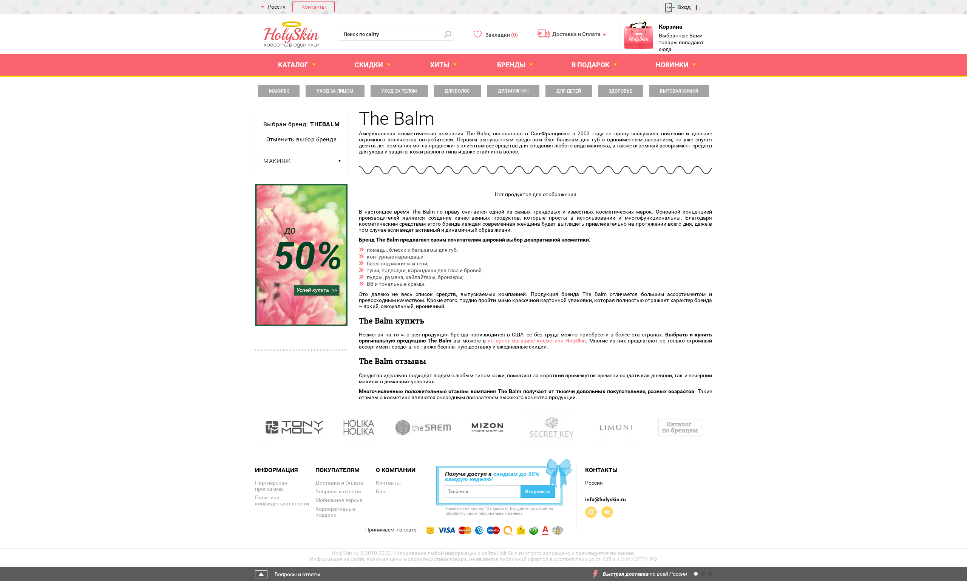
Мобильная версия (339, 500)
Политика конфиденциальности (282, 500)
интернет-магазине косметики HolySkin (537, 341)
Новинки (672, 65)
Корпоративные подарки (335, 512)
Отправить (537, 491)
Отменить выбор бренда (301, 139)
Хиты (440, 65)
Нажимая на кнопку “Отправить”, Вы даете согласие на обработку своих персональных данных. (499, 511)
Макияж (279, 91)
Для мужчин (513, 91)
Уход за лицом (335, 91)
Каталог (293, 65)
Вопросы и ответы (338, 491)
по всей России (645, 574)
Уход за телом (399, 91)
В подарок (591, 65)
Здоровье (620, 91)
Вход (684, 7)
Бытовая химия (679, 91)
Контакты (313, 7)
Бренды (511, 65)
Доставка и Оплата (576, 34)
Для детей (568, 91)
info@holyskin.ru (605, 499)
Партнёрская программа (271, 486)
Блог (382, 491)
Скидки (369, 65)
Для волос (457, 91)
